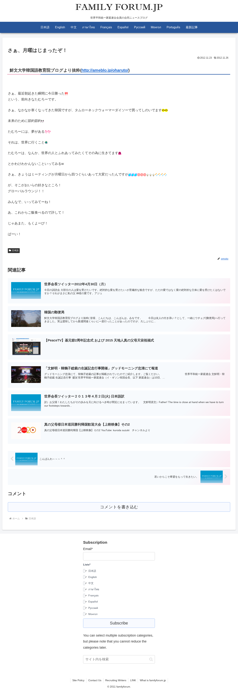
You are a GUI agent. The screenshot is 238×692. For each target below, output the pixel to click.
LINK (133, 680)
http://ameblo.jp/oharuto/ (104, 70)
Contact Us (94, 680)
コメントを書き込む (119, 507)
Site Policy (78, 680)
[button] (151, 659)
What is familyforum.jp (153, 680)
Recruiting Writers (115, 680)
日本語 (15, 250)
